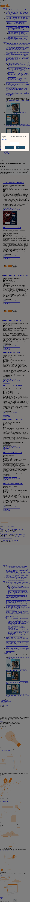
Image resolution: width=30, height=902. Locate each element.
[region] (15, 142)
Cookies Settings (15, 143)
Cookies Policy (5, 139)
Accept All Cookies (20, 147)
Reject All (10, 147)
